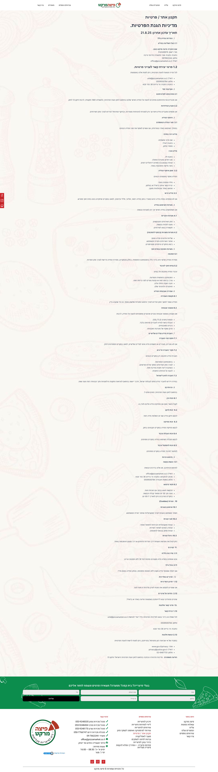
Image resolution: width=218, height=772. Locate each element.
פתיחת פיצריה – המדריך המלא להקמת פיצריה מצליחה (133, 746)
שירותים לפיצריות (143, 727)
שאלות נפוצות (187, 724)
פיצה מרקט (177, 5)
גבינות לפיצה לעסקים (141, 739)
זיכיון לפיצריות (144, 721)
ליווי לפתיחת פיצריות (141, 724)
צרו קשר (40, 5)
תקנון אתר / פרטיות (142, 733)
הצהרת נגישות (59, 753)
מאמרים (51, 5)
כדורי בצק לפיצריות (142, 742)
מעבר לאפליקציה (143, 736)
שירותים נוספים (65, 5)
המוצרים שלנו (154, 5)
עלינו (166, 5)
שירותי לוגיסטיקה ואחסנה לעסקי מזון (134, 730)
